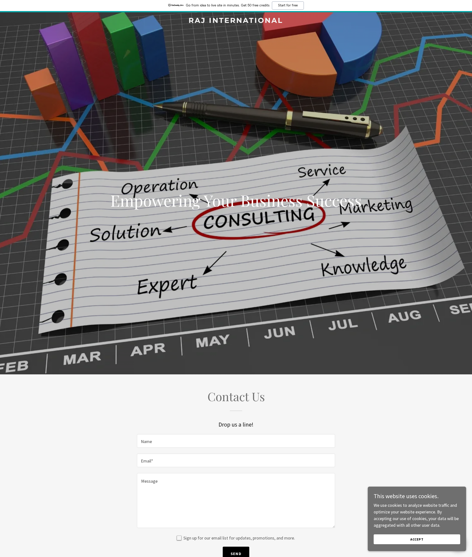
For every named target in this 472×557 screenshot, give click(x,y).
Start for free (288, 5)
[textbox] (236, 441)
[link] (236, 21)
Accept (417, 539)
